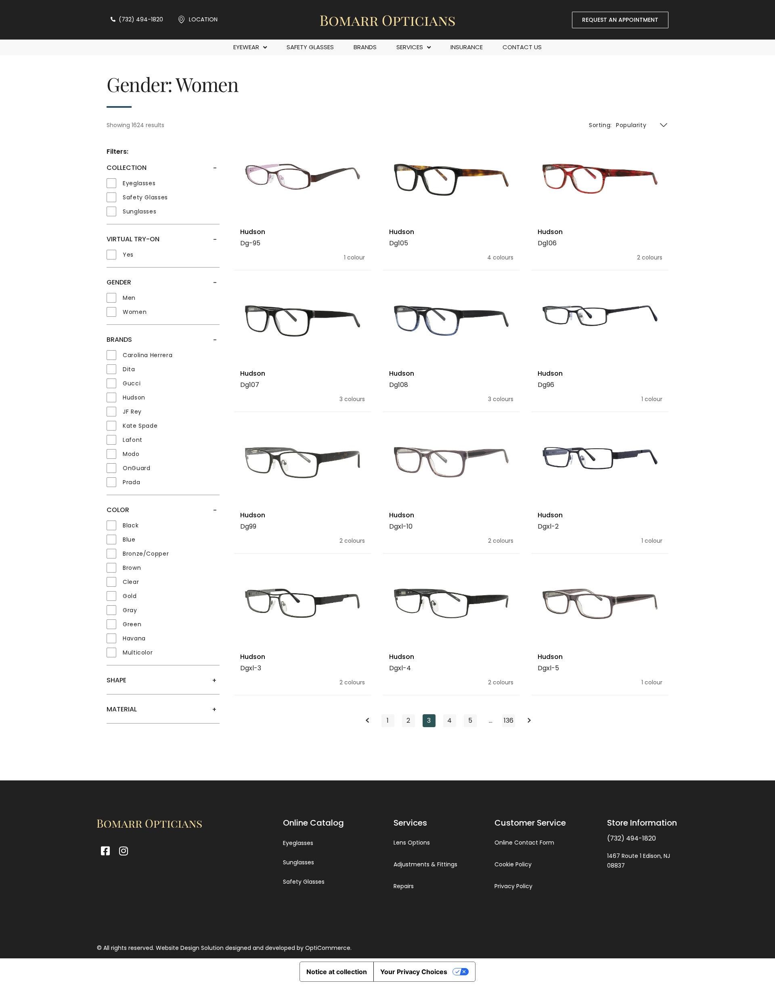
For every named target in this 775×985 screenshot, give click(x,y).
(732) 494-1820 (631, 838)
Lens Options (412, 843)
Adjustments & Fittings (425, 864)
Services (409, 47)
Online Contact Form (524, 843)
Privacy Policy (513, 886)
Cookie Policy (513, 864)
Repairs (404, 886)
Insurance (466, 47)
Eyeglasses (298, 843)
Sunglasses (298, 862)
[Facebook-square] (105, 851)
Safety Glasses (310, 47)
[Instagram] (123, 851)
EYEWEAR (246, 47)
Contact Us (522, 47)
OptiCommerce (327, 948)
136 (509, 719)
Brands (365, 47)
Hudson (252, 231)
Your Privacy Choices (413, 972)
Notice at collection (336, 972)
